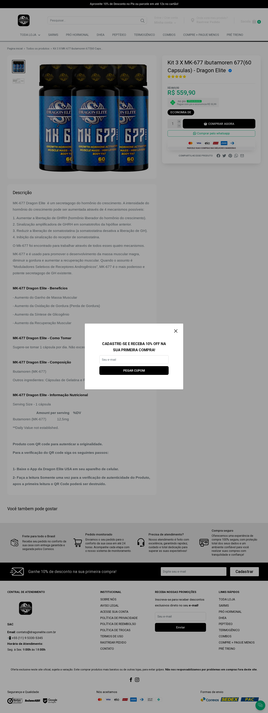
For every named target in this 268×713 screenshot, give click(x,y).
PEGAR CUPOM (134, 370)
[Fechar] (176, 331)
